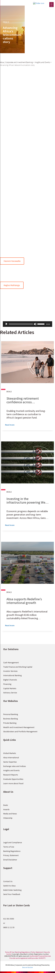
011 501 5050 (8, 918)
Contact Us (7, 881)
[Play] (6, 324)
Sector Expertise (10, 762)
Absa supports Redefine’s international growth (24, 601)
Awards (6, 809)
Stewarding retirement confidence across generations (22, 402)
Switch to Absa (9, 885)
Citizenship (7, 818)
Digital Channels (10, 679)
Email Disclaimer (10, 859)
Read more (9, 425)
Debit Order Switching (12, 890)
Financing (7, 684)
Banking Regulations (11, 851)
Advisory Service (10, 692)
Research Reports (10, 774)
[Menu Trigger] (51, 4)
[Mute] (35, 324)
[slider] (41, 323)
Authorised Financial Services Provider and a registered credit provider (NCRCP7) (30, 957)
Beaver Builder (27, 967)
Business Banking (10, 718)
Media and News (10, 813)
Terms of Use (8, 847)
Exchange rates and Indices (14, 766)
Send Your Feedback (11, 894)
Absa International (11, 757)
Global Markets (9, 753)
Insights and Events (11, 770)
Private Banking (9, 723)
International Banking (12, 675)
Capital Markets (9, 688)
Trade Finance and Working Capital (17, 667)
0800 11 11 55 (8, 927)
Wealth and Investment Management (18, 727)
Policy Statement (37, 952)
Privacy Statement (11, 855)
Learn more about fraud (13, 783)
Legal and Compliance (12, 842)
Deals (5, 805)
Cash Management (11, 662)
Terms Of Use (9, 952)
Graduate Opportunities (13, 779)
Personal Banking (10, 714)
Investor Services (10, 671)
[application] (27, 324)
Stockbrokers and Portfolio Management (20, 731)
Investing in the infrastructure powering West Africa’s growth (27, 502)
